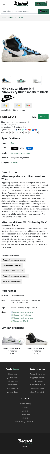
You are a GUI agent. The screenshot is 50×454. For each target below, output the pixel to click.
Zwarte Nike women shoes (14, 260)
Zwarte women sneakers (13, 270)
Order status (37, 381)
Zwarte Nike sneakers (12, 281)
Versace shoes (12, 392)
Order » (43, 117)
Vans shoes (12, 385)
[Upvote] (5, 105)
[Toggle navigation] (4, 4)
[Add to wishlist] (28, 105)
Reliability (25, 418)
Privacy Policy (20, 422)
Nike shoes (12, 374)
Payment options (37, 388)
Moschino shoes (13, 388)
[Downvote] (18, 105)
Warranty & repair (37, 385)
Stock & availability (37, 392)
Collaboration (25, 414)
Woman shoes (25, 153)
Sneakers (14, 162)
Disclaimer (31, 422)
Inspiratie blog (25, 404)
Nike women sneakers (12, 265)
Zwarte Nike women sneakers (15, 276)
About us (25, 411)
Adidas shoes (12, 381)
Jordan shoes (12, 377)
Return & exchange (37, 374)
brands (16, 369)
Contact (25, 407)
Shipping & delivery (37, 377)
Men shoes (15, 153)
